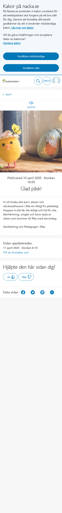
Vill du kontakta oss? (16, 252)
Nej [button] (24, 277)
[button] (38, 81)
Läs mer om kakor (22, 27)
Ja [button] (8, 277)
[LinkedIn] (42, 292)
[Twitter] (33, 292)
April (9, 94)
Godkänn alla (31, 68)
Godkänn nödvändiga (31, 56)
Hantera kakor (12, 43)
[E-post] (52, 292)
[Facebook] (23, 292)
